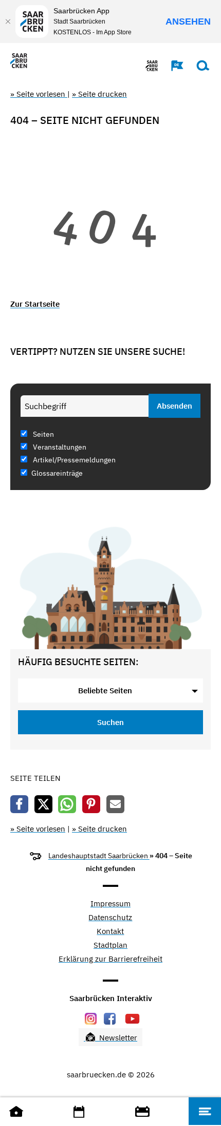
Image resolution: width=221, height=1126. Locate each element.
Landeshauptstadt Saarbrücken (99, 855)
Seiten (42, 434)
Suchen (110, 722)
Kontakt (110, 931)
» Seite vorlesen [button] (38, 94)
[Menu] (205, 1111)
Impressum (110, 904)
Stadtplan (110, 945)
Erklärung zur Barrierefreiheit (110, 959)
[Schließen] (8, 21)
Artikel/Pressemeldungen (73, 459)
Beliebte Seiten (105, 690)
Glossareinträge (57, 473)
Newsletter (117, 1038)
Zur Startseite (35, 304)
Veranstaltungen (58, 447)
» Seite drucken (99, 94)
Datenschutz (110, 917)
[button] (172, 65)
